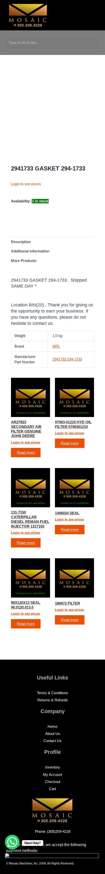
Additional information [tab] (30, 251)
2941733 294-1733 (67, 359)
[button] (73, 16)
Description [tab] (21, 242)
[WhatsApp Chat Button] (12, 842)
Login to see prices (26, 184)
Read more (26, 453)
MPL (56, 346)
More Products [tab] (23, 261)
